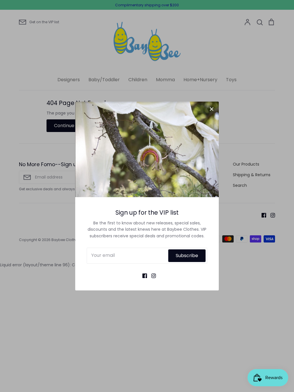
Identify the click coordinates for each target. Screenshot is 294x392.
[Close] (211, 108)
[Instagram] (151, 275)
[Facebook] (142, 275)
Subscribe (187, 255)
